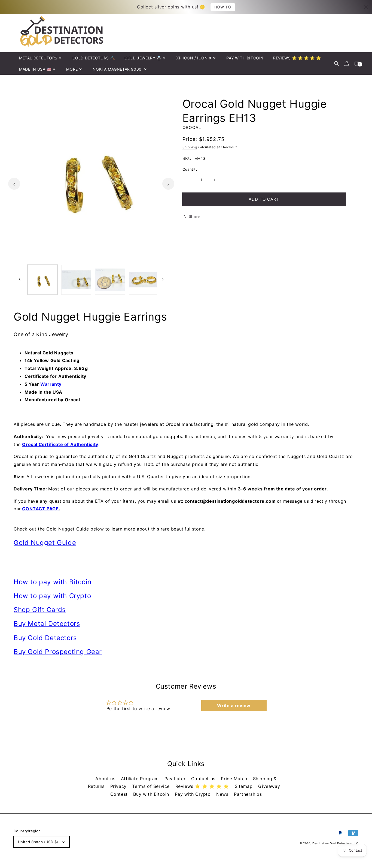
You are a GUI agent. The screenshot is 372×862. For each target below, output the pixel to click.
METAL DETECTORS (38, 58)
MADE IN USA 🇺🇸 (35, 69)
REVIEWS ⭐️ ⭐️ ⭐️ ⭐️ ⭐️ (297, 58)
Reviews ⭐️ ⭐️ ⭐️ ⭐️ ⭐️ (203, 786)
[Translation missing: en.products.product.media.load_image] (42, 280)
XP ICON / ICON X (194, 58)
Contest (119, 794)
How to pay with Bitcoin (53, 582)
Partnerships (248, 794)
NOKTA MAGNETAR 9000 (118, 69)
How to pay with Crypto (52, 596)
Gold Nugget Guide (45, 543)
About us (106, 778)
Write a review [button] (233, 705)
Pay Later (175, 778)
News (223, 794)
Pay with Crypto (193, 794)
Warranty (51, 384)
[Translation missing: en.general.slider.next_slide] (168, 184)
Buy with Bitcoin (151, 794)
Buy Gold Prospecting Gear (58, 652)
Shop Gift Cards (40, 610)
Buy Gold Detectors (45, 638)
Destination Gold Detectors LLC (335, 843)
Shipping (189, 147)
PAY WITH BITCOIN (245, 58)
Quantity (190, 169)
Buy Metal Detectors (47, 624)
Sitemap (244, 786)
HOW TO (222, 7)
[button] (336, 64)
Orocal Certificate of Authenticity (60, 444)
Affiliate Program (140, 778)
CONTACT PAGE (40, 508)
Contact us (204, 778)
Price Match (235, 778)
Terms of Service (151, 786)
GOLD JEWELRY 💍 (142, 58)
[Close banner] (366, 7)
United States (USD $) (38, 842)
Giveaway (269, 786)
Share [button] (194, 216)
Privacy (119, 786)
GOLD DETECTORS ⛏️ (93, 58)
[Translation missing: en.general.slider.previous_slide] (14, 184)
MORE (72, 69)
